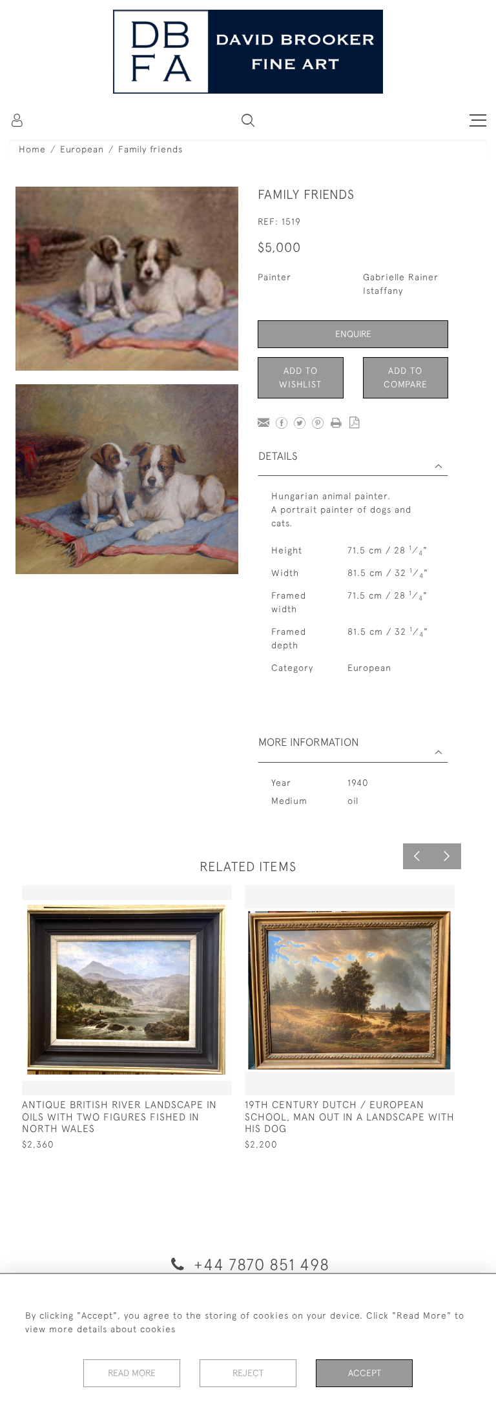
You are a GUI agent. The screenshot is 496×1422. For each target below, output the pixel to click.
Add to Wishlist (300, 377)
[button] (248, 120)
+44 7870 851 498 (259, 1264)
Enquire (353, 334)
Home (32, 149)
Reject (248, 1373)
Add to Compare (406, 377)
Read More (132, 1373)
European (82, 149)
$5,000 (279, 247)
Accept (364, 1373)
